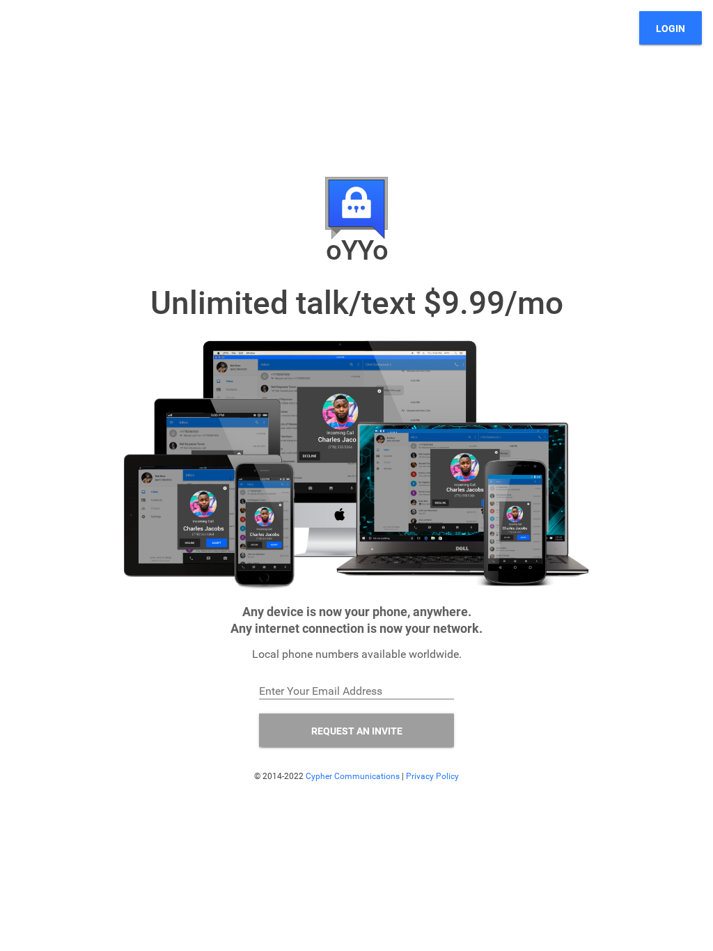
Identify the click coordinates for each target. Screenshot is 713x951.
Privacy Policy (432, 775)
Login (670, 28)
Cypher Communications (353, 775)
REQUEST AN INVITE (356, 730)
